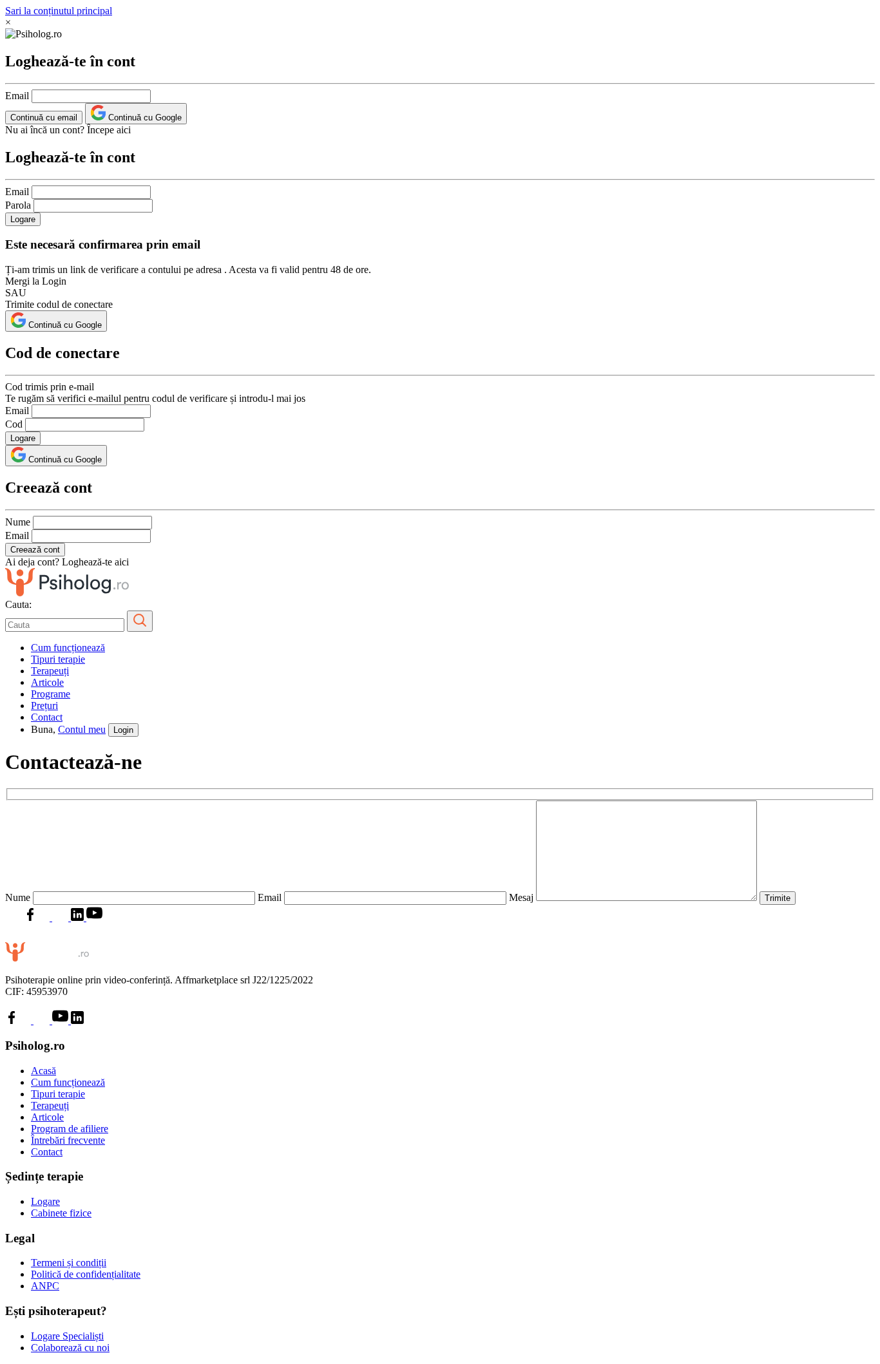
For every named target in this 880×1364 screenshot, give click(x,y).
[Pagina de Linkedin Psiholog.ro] (77, 917)
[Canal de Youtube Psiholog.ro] (93, 917)
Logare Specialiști (67, 1336)
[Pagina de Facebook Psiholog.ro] (30, 917)
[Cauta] (140, 621)
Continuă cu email (43, 117)
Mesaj (522, 897)
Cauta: (18, 604)
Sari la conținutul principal (58, 10)
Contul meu (82, 729)
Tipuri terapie (58, 659)
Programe (50, 693)
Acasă (43, 1070)
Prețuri (44, 705)
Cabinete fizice (61, 1213)
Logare (22, 219)
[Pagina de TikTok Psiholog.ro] (61, 917)
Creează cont (35, 549)
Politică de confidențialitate (85, 1274)
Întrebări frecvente (68, 1140)
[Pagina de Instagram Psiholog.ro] (44, 917)
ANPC (45, 1285)
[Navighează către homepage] (67, 592)
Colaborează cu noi (70, 1347)
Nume (17, 521)
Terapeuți (50, 670)
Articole (47, 682)
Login (123, 730)
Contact (46, 717)
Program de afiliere (69, 1128)
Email (17, 95)
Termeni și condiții (68, 1262)
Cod (14, 424)
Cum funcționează (68, 647)
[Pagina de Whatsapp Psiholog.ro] (13, 917)
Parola (18, 205)
